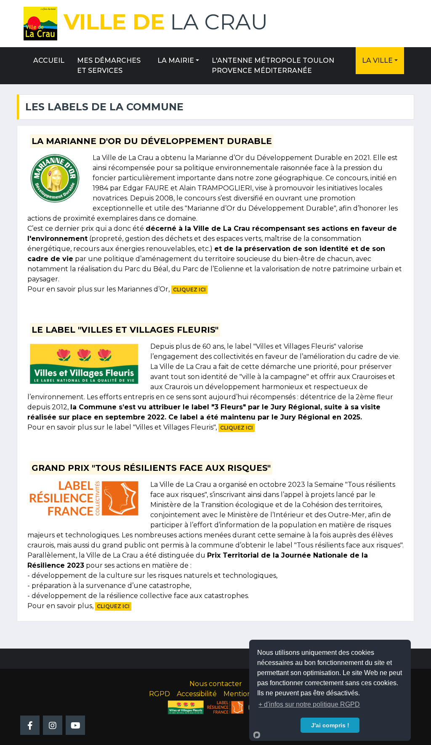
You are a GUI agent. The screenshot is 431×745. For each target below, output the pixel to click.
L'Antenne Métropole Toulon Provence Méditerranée (273, 65)
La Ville (377, 60)
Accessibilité (197, 694)
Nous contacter (215, 684)
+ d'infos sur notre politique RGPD (309, 704)
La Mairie (175, 60)
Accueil (48, 60)
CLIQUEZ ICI (189, 289)
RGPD (159, 694)
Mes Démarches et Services (109, 65)
